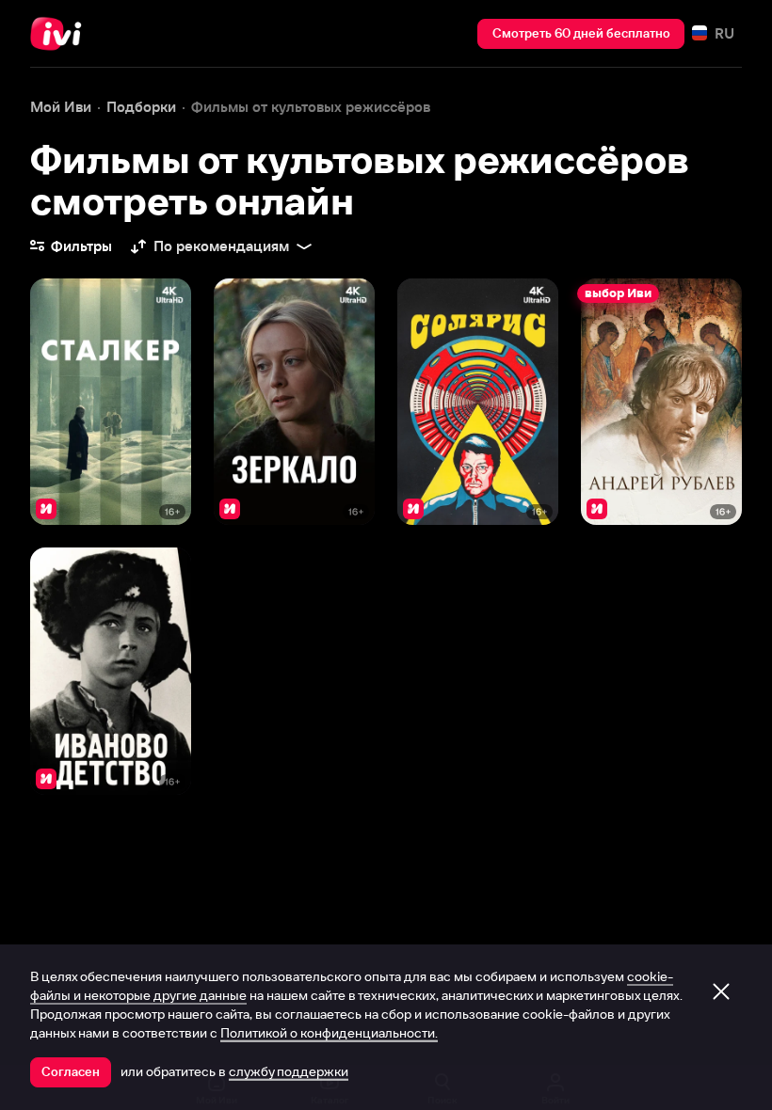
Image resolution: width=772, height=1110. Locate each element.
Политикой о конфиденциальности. (329, 1032)
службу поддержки (288, 1071)
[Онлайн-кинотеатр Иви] (61, 33)
